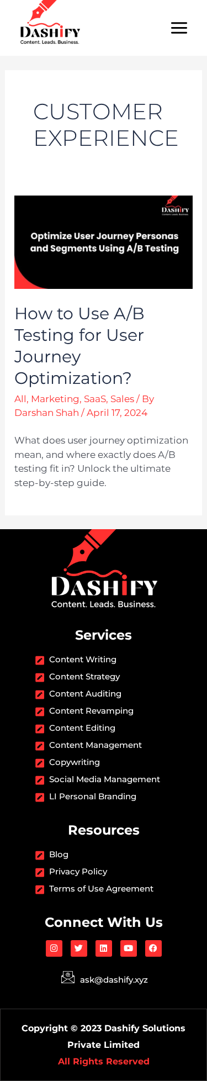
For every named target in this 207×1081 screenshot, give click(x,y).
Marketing (55, 398)
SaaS (95, 398)
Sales (122, 398)
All (20, 398)
